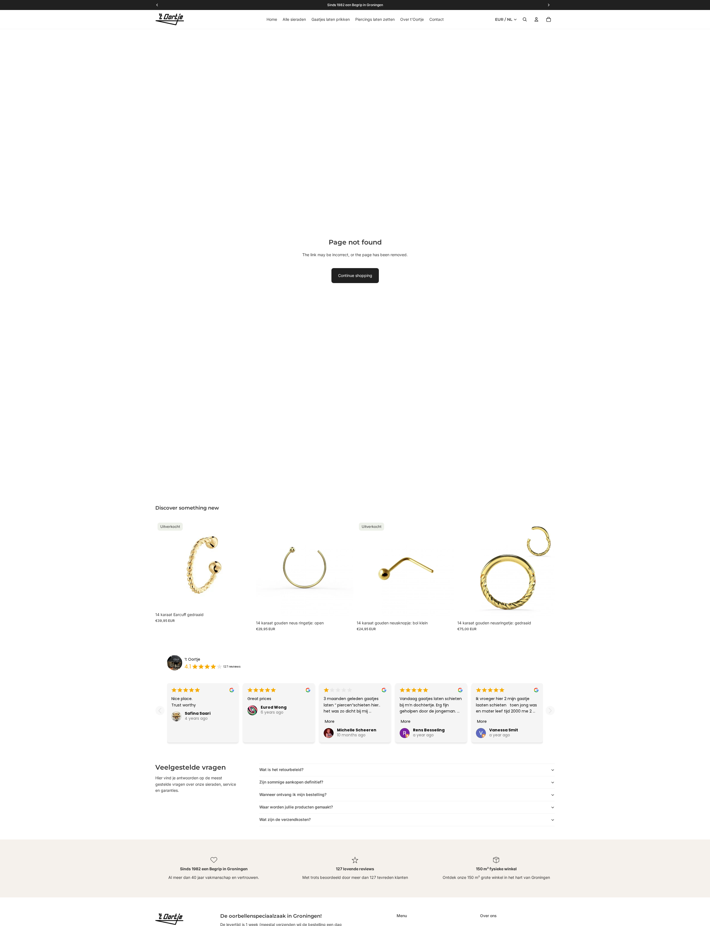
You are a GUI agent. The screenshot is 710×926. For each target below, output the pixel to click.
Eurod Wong (273, 707)
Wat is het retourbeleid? (281, 769)
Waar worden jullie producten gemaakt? (296, 807)
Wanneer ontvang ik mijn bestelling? (292, 794)
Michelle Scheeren (356, 730)
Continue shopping (355, 275)
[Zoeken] (525, 19)
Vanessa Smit (503, 730)
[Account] (536, 19)
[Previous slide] (159, 710)
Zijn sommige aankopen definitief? (291, 782)
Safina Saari (198, 713)
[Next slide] (550, 710)
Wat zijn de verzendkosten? (285, 819)
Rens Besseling (429, 730)
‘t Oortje (192, 659)
